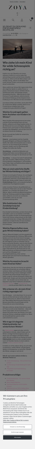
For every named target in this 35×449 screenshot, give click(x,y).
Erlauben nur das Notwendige (17, 427)
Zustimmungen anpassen (17, 432)
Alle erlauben (17, 437)
